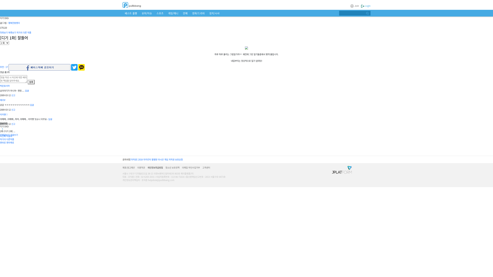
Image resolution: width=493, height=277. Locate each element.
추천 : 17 (4, 66)
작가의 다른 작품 (24, 32)
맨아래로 (10, 142)
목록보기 (12, 32)
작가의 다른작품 (7, 139)
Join (357, 5)
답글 (27, 90)
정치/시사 (214, 13)
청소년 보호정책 (172, 167)
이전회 (3, 136)
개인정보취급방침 (155, 167)
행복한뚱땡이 (14, 22)
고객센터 (206, 167)
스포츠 (160, 13)
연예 (185, 13)
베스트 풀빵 (131, 13)
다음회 (9, 136)
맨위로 (3, 142)
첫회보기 (4, 32)
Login (367, 5)
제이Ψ (2, 100)
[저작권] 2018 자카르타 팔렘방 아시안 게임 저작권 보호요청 (156, 159)
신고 (13, 95)
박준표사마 (5, 85)
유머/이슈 (147, 13)
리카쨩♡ (4, 114)
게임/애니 (173, 13)
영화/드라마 (198, 13)
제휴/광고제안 (128, 167)
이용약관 (141, 167)
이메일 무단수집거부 (191, 167)
